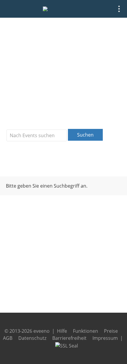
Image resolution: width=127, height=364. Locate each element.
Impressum (105, 338)
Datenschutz (32, 338)
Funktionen (85, 331)
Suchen (85, 135)
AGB (7, 338)
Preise (111, 331)
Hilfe (62, 331)
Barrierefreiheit (69, 338)
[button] (119, 9)
